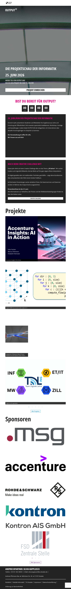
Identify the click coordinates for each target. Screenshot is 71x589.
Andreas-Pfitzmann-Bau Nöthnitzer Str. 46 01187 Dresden (24, 576)
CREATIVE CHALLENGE (35, 198)
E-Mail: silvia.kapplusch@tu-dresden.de (35, 572)
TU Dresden (29, 582)
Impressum (37, 582)
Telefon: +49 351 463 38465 (13, 572)
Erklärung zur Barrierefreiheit (14, 586)
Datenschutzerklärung (49, 582)
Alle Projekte (35, 411)
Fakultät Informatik (18, 582)
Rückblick (8, 582)
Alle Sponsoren (35, 562)
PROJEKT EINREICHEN (35, 90)
